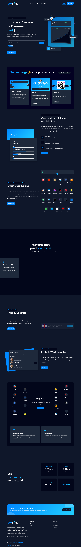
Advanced (11, 45)
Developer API (55, 525)
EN (72, 544)
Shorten (41, 42)
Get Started (70, 3)
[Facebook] (39, 86)
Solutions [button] (31, 3)
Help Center (54, 523)
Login (63, 3)
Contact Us (54, 527)
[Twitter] (41, 86)
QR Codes (32, 523)
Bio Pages (32, 525)
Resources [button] (43, 3)
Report (67, 544)
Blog (38, 3)
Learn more (14, 102)
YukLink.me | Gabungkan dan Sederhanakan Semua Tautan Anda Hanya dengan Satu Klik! (17, 544)
